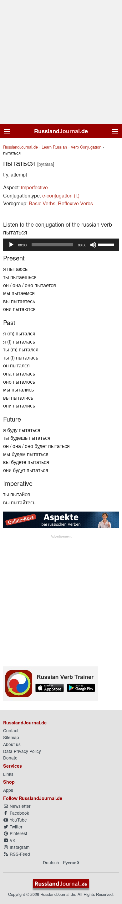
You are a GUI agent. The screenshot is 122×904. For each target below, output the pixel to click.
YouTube (17, 820)
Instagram (18, 847)
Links (8, 774)
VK (11, 840)
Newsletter (19, 806)
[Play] (11, 245)
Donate (10, 757)
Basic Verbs (42, 203)
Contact (10, 730)
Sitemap (11, 737)
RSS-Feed (19, 854)
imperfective (34, 187)
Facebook (18, 813)
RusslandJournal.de (20, 147)
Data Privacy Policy (22, 751)
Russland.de (61, 131)
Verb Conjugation (86, 147)
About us (12, 744)
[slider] (107, 244)
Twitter (15, 826)
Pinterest (17, 833)
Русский (71, 862)
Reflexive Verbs (75, 203)
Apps (8, 790)
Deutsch (51, 862)
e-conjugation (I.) (60, 195)
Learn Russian (54, 147)
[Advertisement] (61, 62)
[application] (61, 245)
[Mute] (93, 245)
